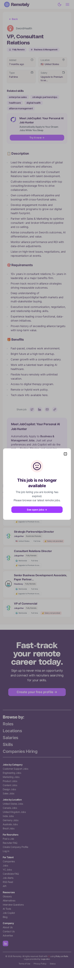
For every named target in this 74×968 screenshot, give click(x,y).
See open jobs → (37, 509)
